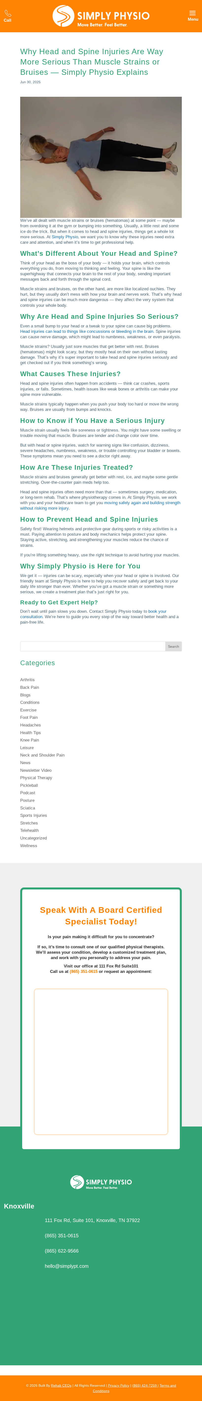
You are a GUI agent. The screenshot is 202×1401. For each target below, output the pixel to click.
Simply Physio (65, 237)
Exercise (28, 710)
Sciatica (27, 808)
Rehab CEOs (61, 1385)
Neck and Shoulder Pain (42, 755)
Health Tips (30, 732)
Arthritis (27, 679)
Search (173, 646)
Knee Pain (29, 740)
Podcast (27, 792)
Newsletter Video (35, 770)
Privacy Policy (118, 1385)
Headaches (30, 725)
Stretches (29, 823)
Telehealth (29, 830)
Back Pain (29, 687)
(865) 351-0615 (84, 971)
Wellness (28, 845)
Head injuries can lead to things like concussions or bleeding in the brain (86, 331)
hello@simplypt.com (67, 1266)
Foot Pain (29, 717)
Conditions (30, 702)
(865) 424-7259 (145, 1385)
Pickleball (29, 785)
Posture (27, 800)
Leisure (27, 747)
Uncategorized (33, 838)
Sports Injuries (33, 815)
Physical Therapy (36, 777)
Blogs (25, 695)
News (25, 762)
